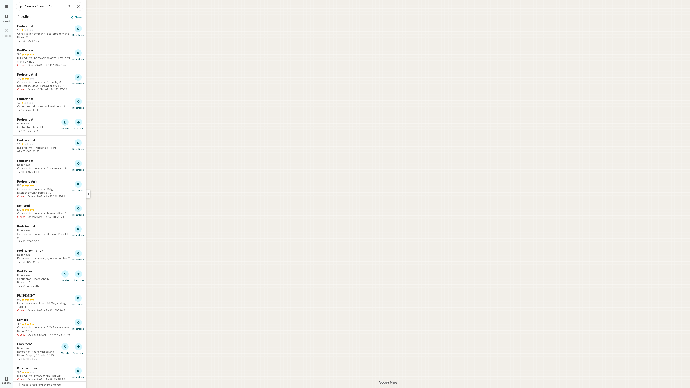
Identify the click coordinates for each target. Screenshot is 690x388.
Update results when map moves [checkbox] (38, 385)
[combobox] (42, 6)
